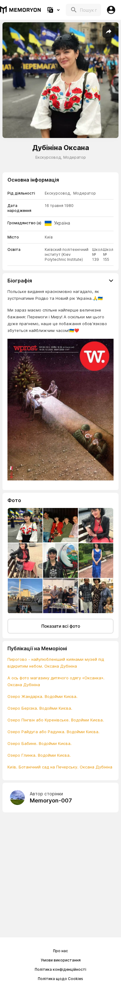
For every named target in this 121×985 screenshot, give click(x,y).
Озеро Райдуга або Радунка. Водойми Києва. (53, 731)
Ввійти (111, 10)
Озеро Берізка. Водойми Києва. (39, 708)
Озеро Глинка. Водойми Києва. (39, 755)
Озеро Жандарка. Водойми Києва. (42, 696)
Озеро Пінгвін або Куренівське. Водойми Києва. (55, 719)
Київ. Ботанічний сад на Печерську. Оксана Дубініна (59, 766)
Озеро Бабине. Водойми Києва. (39, 743)
